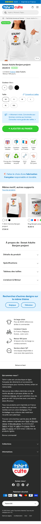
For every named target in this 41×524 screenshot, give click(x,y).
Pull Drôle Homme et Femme (15, 18)
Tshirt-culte (10, 510)
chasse (26, 426)
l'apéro (4, 426)
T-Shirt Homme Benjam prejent (11, 225)
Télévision (29, 305)
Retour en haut (20, 365)
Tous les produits (8, 190)
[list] (20, 40)
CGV (30, 516)
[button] (32, 7)
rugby (17, 426)
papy (4, 429)
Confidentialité (18, 516)
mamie (10, 429)
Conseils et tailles (32, 94)
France (12, 72)
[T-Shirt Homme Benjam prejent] (14, 205)
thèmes (13, 396)
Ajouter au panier (21, 128)
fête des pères (15, 424)
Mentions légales (7, 516)
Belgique (12, 305)
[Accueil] (3, 18)
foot (11, 426)
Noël (27, 421)
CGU (25, 516)
